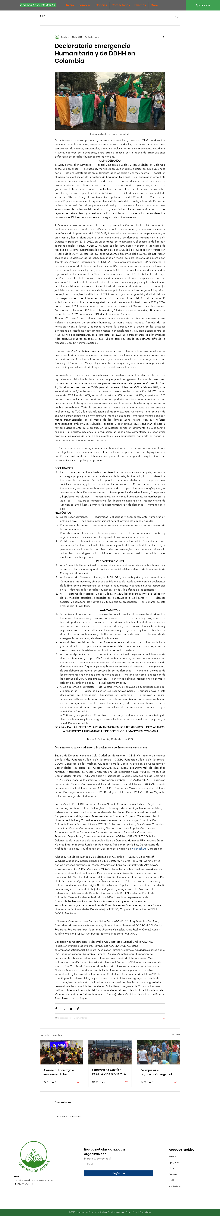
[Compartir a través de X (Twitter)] (63, 1008)
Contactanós (175, 1185)
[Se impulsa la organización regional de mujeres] (158, 1052)
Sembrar (173, 1156)
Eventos (173, 1174)
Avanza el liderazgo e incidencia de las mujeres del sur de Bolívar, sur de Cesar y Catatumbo (59, 1072)
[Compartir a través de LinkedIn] (70, 1008)
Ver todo (176, 1034)
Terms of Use (131, 1212)
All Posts (45, 16)
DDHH (172, 1180)
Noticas (172, 1168)
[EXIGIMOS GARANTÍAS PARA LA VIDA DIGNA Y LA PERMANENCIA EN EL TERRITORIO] (110, 1052)
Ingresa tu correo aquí (97, 1158)
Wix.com (120, 1212)
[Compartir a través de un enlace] (78, 1008)
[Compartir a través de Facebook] (56, 1008)
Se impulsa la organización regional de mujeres (158, 1072)
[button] (176, 16)
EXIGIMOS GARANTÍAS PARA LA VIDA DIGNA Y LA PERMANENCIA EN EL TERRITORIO (109, 1072)
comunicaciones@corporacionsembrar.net (33, 1180)
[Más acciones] (163, 37)
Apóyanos (174, 1162)
